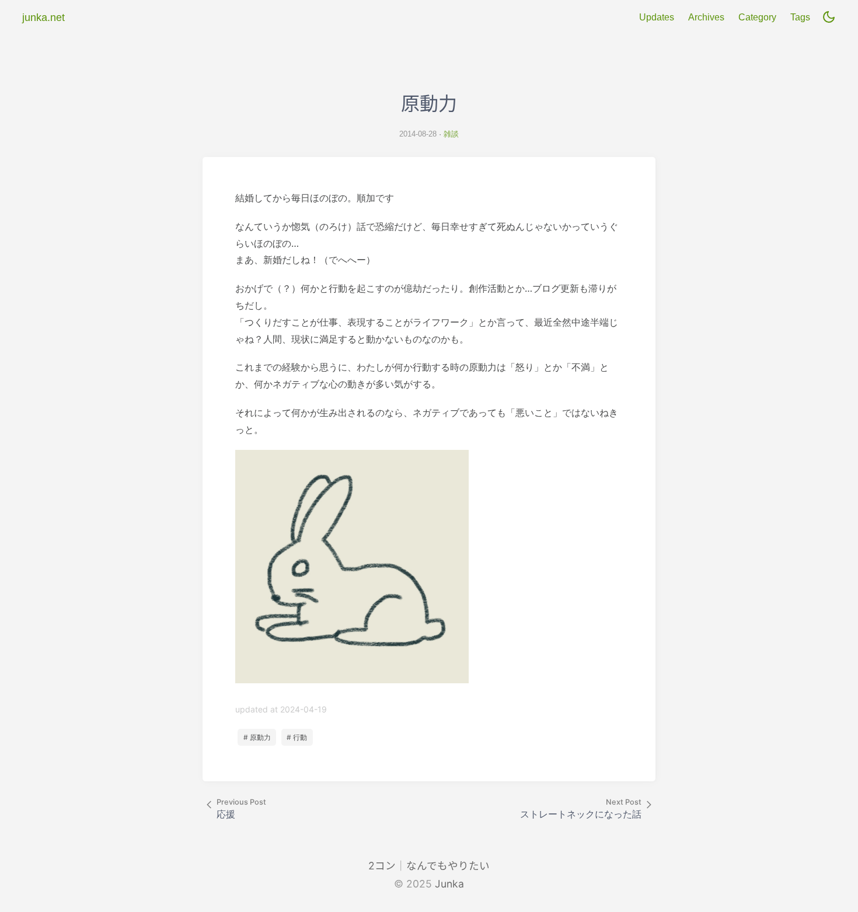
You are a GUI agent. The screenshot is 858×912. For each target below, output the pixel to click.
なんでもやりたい (448, 865)
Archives (706, 17)
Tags (800, 17)
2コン (382, 865)
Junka (449, 884)
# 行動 (297, 737)
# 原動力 (257, 737)
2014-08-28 (418, 134)
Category (757, 17)
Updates (656, 17)
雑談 (451, 134)
